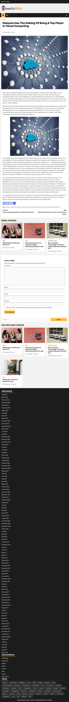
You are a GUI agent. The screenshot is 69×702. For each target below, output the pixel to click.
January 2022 (5, 489)
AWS (34, 682)
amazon (5, 682)
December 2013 (6, 597)
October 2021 (5, 497)
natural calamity (36, 207)
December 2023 (6, 436)
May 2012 (4, 647)
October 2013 (5, 602)
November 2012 (6, 631)
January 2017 (5, 563)
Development (27, 688)
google (55, 688)
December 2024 (6, 421)
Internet (4, 668)
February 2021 (5, 515)
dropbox (41, 688)
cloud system (35, 685)
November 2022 (6, 465)
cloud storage (25, 685)
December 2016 (6, 565)
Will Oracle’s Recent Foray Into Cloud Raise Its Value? (52, 212)
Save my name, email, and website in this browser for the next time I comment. (29, 307)
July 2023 (4, 447)
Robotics (4, 674)
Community (50, 685)
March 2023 (5, 455)
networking (32, 691)
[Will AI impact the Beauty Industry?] (11, 230)
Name (6, 287)
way (13, 696)
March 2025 (5, 418)
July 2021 (4, 505)
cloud (53, 682)
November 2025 (6, 402)
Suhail (13, 32)
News (4, 19)
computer (58, 685)
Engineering (51, 240)
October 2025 (5, 405)
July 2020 (4, 531)
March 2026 (5, 397)
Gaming (4, 666)
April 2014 (4, 586)
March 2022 (5, 484)
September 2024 (6, 426)
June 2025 (4, 413)
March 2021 (5, 513)
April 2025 (4, 415)
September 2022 (6, 468)
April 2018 (4, 539)
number (40, 691)
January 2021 (5, 518)
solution (46, 693)
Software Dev (5, 676)
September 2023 (6, 442)
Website (6, 301)
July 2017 (4, 547)
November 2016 (6, 568)
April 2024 (4, 434)
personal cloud (57, 691)
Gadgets (4, 663)
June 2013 (4, 613)
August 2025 (5, 410)
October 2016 (5, 571)
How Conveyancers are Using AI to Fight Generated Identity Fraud (34, 244)
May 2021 (4, 507)
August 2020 (5, 529)
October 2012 (5, 634)
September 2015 (6, 579)
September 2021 (6, 500)
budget (40, 682)
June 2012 (4, 644)
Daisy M (13, 247)
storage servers (55, 207)
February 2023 (5, 457)
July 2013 (4, 610)
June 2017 (4, 550)
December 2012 (6, 629)
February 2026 (5, 400)
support (52, 693)
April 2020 (4, 536)
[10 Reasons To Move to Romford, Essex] (11, 367)
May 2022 (4, 479)
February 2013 (5, 623)
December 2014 (6, 581)
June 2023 (4, 450)
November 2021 (6, 494)
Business (47, 682)
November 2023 (6, 439)
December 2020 (6, 521)
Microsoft (24, 691)
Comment (7, 266)
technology (60, 693)
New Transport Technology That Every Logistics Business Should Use (57, 245)
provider (12, 693)
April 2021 (4, 510)
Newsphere (40, 700)
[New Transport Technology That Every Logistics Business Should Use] (57, 230)
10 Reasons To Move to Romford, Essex (10, 380)
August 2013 (5, 607)
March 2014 (5, 589)
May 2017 (4, 552)
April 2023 (4, 452)
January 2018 (5, 542)
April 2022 (4, 481)
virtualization (6, 696)
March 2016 (5, 573)
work (30, 696)
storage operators (46, 207)
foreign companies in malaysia (13, 207)
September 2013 (6, 605)
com (43, 685)
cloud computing (7, 685)
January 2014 (5, 594)
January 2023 (5, 460)
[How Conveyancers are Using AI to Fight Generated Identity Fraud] (34, 230)
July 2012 (4, 642)
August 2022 (5, 471)
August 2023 (5, 444)
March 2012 (5, 652)
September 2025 (6, 408)
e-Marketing (5, 658)
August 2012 (5, 639)
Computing (5, 688)
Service (31, 693)
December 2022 (6, 463)
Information (6, 691)
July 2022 (4, 473)
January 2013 (5, 626)
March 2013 (5, 621)
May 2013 (4, 615)
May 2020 (4, 534)
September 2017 (6, 544)
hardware (62, 688)
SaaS (18, 693)
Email (6, 294)
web (18, 696)
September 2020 (6, 526)
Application (22, 682)
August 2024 (5, 429)
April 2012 (4, 650)
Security (24, 693)
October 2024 (5, 423)
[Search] (66, 15)
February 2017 (5, 560)
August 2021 (5, 502)
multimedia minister (26, 207)
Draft (35, 688)
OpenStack (47, 691)
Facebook (48, 688)
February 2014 (5, 592)
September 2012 (6, 636)
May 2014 (4, 584)
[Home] (3, 15)
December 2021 (6, 492)
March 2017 (5, 557)
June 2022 (4, 476)
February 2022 (5, 486)
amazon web (13, 682)
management (15, 691)
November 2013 (6, 600)
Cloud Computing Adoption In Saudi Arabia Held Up (18, 211)
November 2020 (6, 523)
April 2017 (4, 555)
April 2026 (4, 394)
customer (13, 688)
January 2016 (5, 576)
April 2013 (4, 618)
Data (20, 688)
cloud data (17, 685)
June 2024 (4, 431)
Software (38, 693)
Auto (29, 682)
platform (5, 693)
